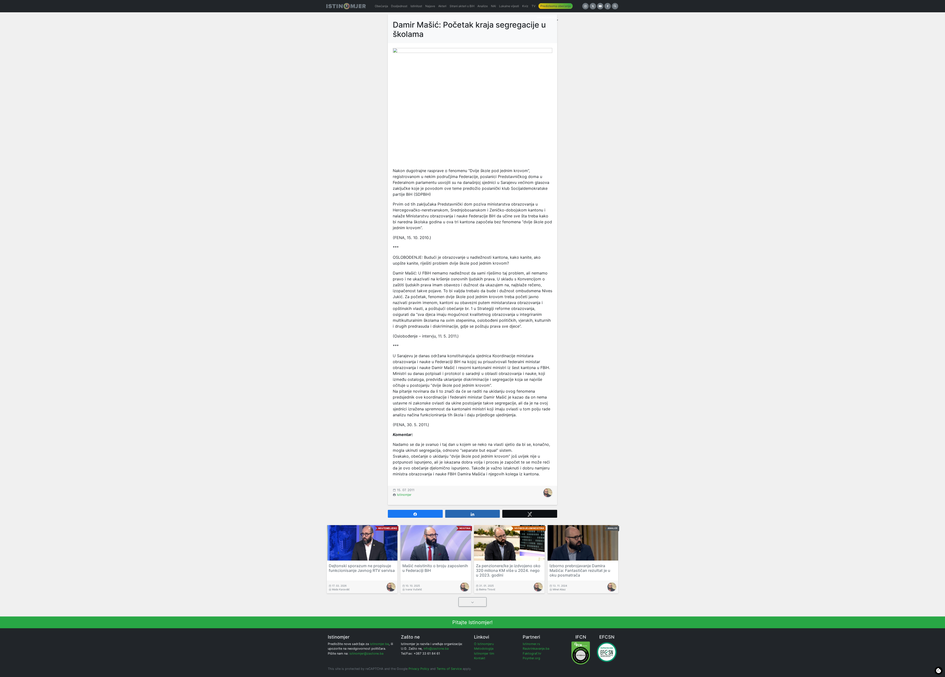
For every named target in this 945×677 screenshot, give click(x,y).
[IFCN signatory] (580, 653)
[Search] (615, 6)
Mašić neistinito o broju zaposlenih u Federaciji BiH (435, 568)
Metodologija (483, 648)
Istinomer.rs (531, 644)
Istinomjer (404, 495)
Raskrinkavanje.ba (536, 648)
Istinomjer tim (484, 653)
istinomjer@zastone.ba (366, 653)
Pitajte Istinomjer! (472, 622)
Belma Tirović (487, 589)
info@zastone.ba (436, 648)
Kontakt (479, 658)
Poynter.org (531, 658)
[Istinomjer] (346, 6)
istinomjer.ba (379, 644)
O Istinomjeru (484, 644)
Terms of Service (449, 669)
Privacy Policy (419, 669)
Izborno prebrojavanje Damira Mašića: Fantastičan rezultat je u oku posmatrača (580, 570)
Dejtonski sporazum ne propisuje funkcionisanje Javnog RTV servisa (362, 568)
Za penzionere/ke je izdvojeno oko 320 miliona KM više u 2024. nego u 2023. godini (508, 570)
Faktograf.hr (532, 653)
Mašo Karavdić (341, 589)
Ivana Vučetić (414, 589)
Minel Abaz (559, 589)
